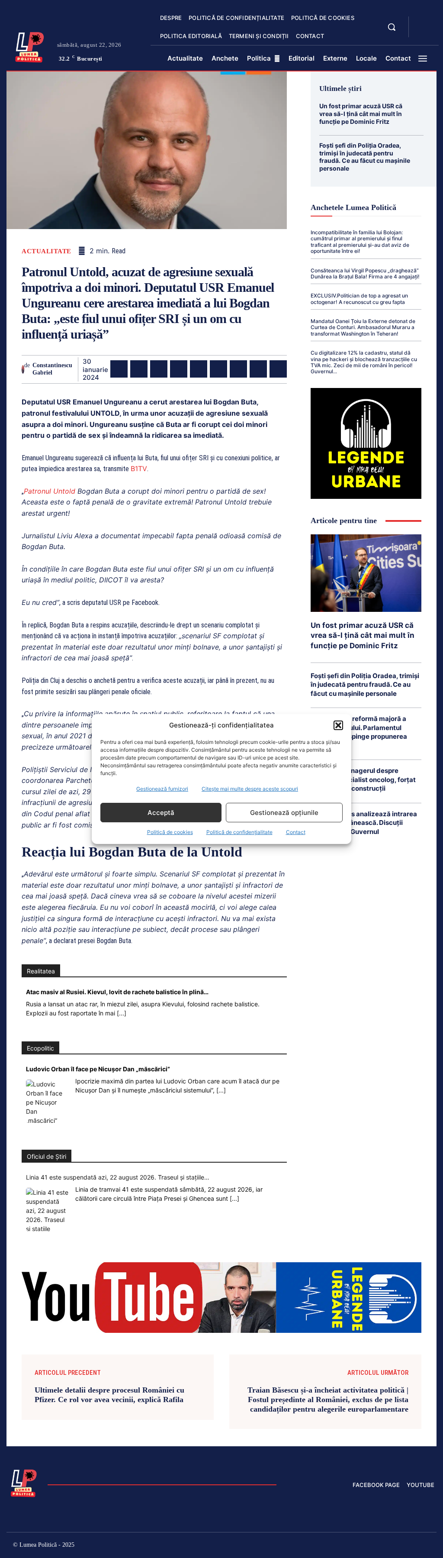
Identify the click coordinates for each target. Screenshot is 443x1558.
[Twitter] (139, 369)
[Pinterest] (158, 369)
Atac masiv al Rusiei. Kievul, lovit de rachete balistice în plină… (117, 992)
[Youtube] (428, 1546)
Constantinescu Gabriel (52, 369)
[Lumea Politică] (29, 46)
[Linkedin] (198, 369)
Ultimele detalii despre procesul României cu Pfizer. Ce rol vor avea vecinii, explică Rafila (109, 1395)
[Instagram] (335, 1546)
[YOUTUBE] (422, 32)
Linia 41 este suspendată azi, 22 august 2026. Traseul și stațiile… (117, 1177)
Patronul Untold (49, 491)
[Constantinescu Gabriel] (23, 369)
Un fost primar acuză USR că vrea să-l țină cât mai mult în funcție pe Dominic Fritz (360, 113)
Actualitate (46, 251)
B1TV (139, 468)
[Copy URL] (278, 369)
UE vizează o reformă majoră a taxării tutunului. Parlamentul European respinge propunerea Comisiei (359, 732)
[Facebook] (119, 369)
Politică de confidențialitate (239, 832)
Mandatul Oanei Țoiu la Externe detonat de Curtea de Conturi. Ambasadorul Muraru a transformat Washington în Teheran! (363, 327)
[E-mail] (238, 369)
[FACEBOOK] (422, 21)
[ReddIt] (218, 369)
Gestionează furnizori (162, 788)
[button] (338, 725)
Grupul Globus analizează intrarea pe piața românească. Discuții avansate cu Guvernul (364, 823)
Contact (295, 832)
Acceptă (161, 812)
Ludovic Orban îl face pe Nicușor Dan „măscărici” (98, 1069)
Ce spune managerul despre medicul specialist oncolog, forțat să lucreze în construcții (363, 779)
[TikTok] (354, 1546)
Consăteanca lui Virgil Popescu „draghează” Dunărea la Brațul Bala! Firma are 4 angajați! (365, 273)
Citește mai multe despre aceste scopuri (250, 788)
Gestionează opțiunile (284, 812)
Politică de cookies (170, 832)
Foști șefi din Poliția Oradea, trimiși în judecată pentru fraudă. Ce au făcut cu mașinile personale (364, 157)
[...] (121, 1013)
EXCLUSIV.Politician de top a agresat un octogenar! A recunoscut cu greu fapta (359, 298)
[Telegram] (258, 369)
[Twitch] (372, 1546)
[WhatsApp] (178, 369)
